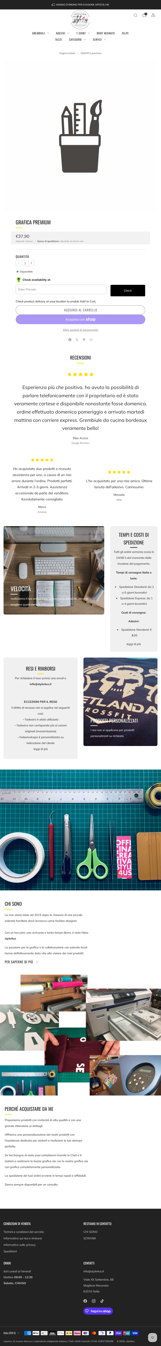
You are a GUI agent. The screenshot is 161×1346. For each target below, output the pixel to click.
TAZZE (58, 39)
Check (128, 290)
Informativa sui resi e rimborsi (23, 1238)
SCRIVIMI (89, 1238)
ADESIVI (60, 33)
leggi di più (134, 644)
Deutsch (20, 1340)
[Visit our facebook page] (85, 1301)
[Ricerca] (135, 15)
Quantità (22, 256)
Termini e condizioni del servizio (24, 1232)
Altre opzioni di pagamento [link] (80, 330)
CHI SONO (90, 1232)
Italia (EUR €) (10, 1333)
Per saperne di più (19, 961)
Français (8, 1340)
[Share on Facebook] (70, 340)
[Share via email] (91, 340)
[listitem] (80, 4)
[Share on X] (77, 340)
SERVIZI (97, 39)
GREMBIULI (38, 33)
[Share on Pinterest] (84, 340)
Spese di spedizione (48, 241)
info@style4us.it (93, 1271)
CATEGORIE (75, 39)
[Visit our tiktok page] (102, 1301)
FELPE (125, 33)
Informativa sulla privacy (20, 1245)
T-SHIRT (81, 33)
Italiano (31, 1340)
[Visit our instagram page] (93, 1301)
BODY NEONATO (106, 33)
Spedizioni (10, 1251)
